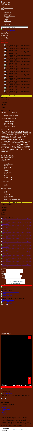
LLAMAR (7, 12)
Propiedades (7, 14)
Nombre (3, 270)
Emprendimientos (9, 16)
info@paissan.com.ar (7, 8)
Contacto (7, 24)
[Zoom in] (29, 378)
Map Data (18, 385)
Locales (4, 414)
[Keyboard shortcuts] (14, 385)
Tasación (7, 22)
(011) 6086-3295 (7, 393)
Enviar (3, 285)
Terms (22, 385)
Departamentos (6, 409)
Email (2, 277)
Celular (3, 275)
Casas (3, 410)
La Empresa (7, 21)
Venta (6, 19)
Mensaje (3, 284)
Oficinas (4, 412)
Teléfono (3, 272)
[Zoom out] (29, 382)
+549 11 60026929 (7, 303)
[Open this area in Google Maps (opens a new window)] (4, 385)
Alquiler (6, 17)
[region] (16, 360)
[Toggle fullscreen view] (29, 337)
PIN (2, 274)
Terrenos (4, 407)
